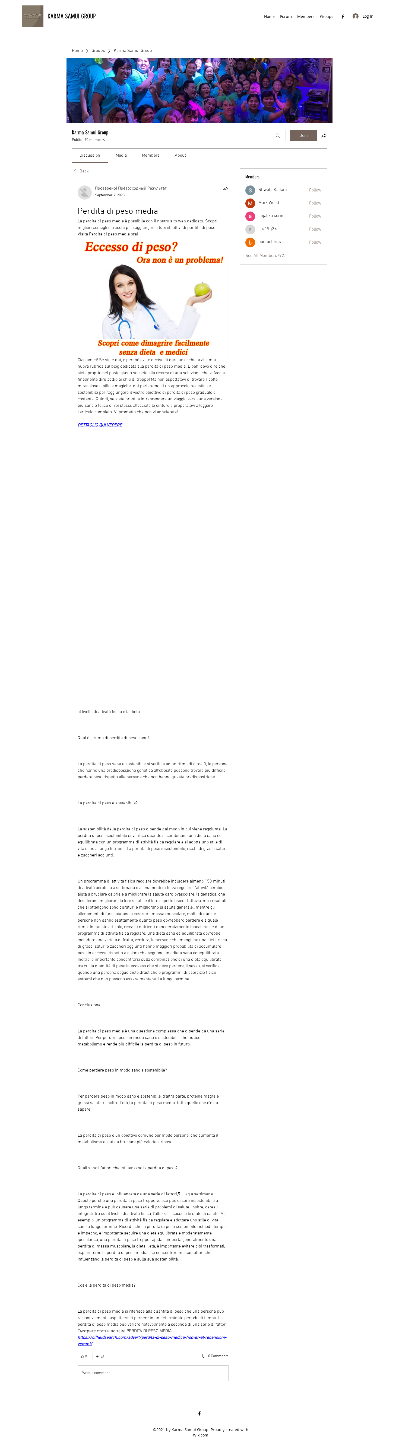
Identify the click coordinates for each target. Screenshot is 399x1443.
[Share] (225, 188)
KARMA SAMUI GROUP (71, 16)
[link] (90, 155)
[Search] (278, 135)
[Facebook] (343, 16)
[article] (153, 784)
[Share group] (324, 135)
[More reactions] (100, 1356)
